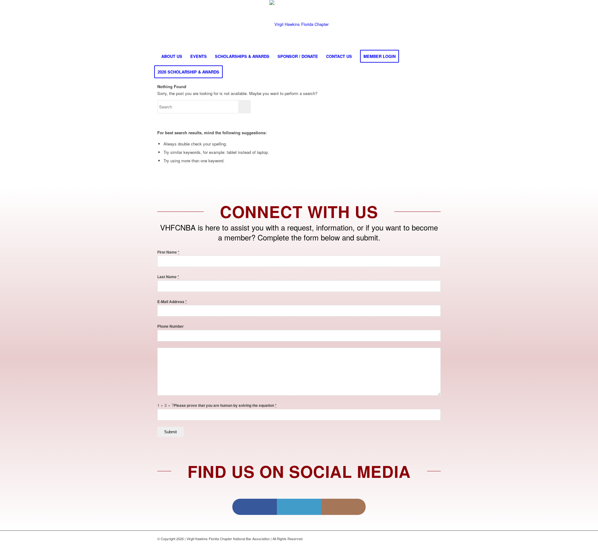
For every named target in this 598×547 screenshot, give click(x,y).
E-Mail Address (172, 301)
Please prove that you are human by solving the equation (225, 405)
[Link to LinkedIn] (299, 507)
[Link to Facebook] (254, 507)
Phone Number (170, 326)
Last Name (168, 276)
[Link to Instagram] (343, 507)
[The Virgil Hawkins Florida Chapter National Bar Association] (299, 24)
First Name (168, 252)
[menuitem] (171, 56)
